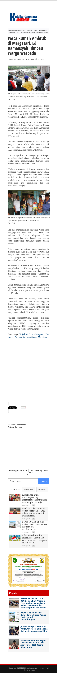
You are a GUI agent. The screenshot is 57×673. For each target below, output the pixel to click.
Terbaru (15, 489)
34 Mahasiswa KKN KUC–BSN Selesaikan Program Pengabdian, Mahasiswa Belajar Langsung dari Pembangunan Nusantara (33, 603)
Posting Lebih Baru (18, 471)
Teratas (42, 489)
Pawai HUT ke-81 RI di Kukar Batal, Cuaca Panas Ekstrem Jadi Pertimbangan (33, 616)
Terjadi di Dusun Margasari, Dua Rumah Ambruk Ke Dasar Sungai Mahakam (28, 335)
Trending (29, 489)
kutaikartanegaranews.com (36, 668)
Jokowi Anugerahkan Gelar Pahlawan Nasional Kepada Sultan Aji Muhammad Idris (34, 628)
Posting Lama (41, 471)
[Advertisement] (28, 370)
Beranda (30, 472)
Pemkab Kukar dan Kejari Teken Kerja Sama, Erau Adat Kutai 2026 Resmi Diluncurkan (33, 643)
